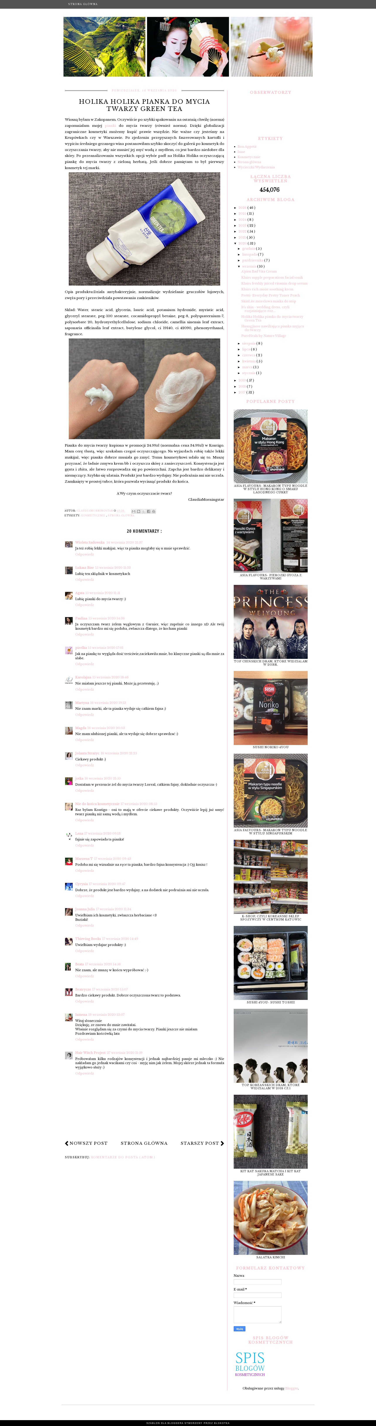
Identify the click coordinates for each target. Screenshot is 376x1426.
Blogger (291, 1388)
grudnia (249, 249)
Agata (79, 593)
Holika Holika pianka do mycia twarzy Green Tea (272, 318)
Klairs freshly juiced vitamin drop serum (274, 283)
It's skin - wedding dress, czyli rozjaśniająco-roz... (265, 309)
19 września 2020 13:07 (106, 1015)
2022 (242, 231)
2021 (242, 237)
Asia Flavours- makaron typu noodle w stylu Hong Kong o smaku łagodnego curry (270, 489)
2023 (242, 226)
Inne (241, 152)
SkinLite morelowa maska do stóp (268, 301)
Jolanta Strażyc (87, 753)
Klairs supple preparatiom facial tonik (272, 278)
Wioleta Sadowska (90, 542)
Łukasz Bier (84, 568)
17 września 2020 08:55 (139, 804)
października (253, 260)
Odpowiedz (84, 554)
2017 (242, 392)
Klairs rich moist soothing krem (267, 289)
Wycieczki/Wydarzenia (256, 167)
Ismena (81, 1015)
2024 (242, 220)
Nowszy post (89, 1143)
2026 (242, 208)
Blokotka (222, 1423)
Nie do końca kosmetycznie (97, 804)
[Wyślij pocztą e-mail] (133, 511)
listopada (250, 254)
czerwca (249, 355)
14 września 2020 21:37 (125, 542)
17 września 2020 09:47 (107, 884)
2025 (242, 214)
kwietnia (249, 361)
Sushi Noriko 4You (271, 747)
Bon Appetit (247, 147)
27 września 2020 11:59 (125, 1053)
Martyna (82, 703)
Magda (80, 728)
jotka (79, 778)
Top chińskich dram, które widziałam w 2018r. (271, 663)
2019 (242, 380)
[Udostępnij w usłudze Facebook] (148, 511)
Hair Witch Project (90, 1053)
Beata (79, 964)
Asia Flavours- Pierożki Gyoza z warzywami (271, 577)
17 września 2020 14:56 (103, 964)
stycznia (249, 373)
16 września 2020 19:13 (108, 703)
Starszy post (200, 1143)
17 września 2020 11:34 (113, 909)
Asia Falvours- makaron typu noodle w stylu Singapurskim (270, 831)
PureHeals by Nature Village (263, 336)
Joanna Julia (85, 909)
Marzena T (84, 859)
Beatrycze (83, 989)
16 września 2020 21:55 (103, 778)
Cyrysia (81, 884)
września (249, 266)
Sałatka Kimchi (270, 1257)
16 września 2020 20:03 (106, 728)
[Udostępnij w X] (143, 511)
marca (247, 367)
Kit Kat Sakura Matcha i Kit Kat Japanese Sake (270, 1173)
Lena (79, 833)
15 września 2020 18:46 (110, 677)
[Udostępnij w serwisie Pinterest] (153, 511)
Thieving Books (88, 939)
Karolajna (83, 677)
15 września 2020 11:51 (103, 593)
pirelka (81, 648)
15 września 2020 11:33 (113, 568)
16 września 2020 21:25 (119, 753)
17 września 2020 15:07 (110, 989)
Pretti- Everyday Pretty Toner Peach (270, 295)
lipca (246, 349)
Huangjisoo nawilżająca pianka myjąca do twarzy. (272, 328)
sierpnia (249, 343)
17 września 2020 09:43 (112, 859)
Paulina (81, 618)
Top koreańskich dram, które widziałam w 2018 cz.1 (271, 1086)
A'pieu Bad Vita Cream (259, 271)
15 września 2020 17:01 (105, 648)
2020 (243, 243)
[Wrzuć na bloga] (138, 511)
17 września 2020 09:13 (102, 833)
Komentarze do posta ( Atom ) (123, 1157)
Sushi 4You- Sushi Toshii (271, 1002)
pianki (110, 126)
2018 (242, 386)
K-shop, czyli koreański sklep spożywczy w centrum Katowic (270, 918)
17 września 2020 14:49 (120, 939)
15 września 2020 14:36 (107, 618)
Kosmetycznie (93, 515)
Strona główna (83, 4)
